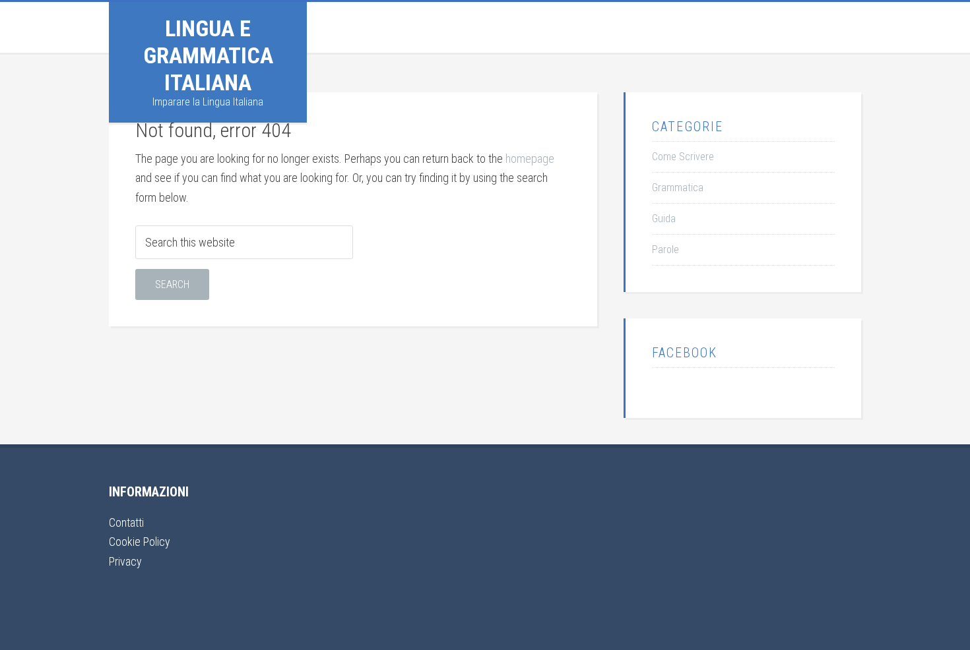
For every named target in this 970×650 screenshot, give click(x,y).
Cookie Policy (139, 541)
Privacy (125, 561)
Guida (664, 218)
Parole (665, 249)
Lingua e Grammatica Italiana (208, 55)
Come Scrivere (683, 156)
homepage (529, 158)
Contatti (126, 522)
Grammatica (677, 187)
